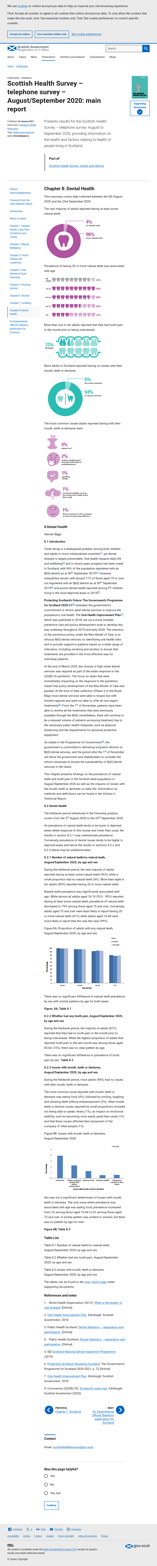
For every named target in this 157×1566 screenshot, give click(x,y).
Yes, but (55, 1493)
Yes (52, 1476)
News (34, 57)
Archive (26, 1536)
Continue (51, 1505)
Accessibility (13, 1536)
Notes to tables (18, 218)
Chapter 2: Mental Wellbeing (19, 246)
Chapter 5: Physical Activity (20, 286)
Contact (38, 1536)
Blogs (113, 57)
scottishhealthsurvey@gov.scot (73, 1447)
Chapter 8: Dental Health (19, 312)
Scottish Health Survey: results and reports (76, 166)
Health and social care (23, 132)
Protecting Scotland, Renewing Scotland (73, 1364)
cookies (23, 6)
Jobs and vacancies (87, 1536)
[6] (73, 604)
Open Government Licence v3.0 (60, 1549)
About (10, 57)
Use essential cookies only (52, 34)
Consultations (97, 57)
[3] (97, 572)
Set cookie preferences (86, 34)
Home (10, 66)
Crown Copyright (66, 1536)
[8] (59, 705)
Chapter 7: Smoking (20, 303)
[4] (52, 587)
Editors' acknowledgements (20, 191)
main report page (95, 1282)
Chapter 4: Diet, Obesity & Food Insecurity (18, 274)
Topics (22, 57)
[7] (122, 614)
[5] (98, 592)
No (52, 1484)
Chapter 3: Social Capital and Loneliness (19, 259)
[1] (101, 553)
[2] (63, 563)
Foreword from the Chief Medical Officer (21, 202)
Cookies (50, 1536)
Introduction (16, 211)
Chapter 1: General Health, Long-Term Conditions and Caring (20, 231)
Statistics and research (72, 57)
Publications (48, 57)
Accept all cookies (20, 34)
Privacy (104, 1536)
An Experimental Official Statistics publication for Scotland (19, 327)
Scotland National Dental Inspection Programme (83, 1351)
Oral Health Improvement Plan (66, 1315)
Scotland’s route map (93, 1388)
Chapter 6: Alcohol (20, 295)
